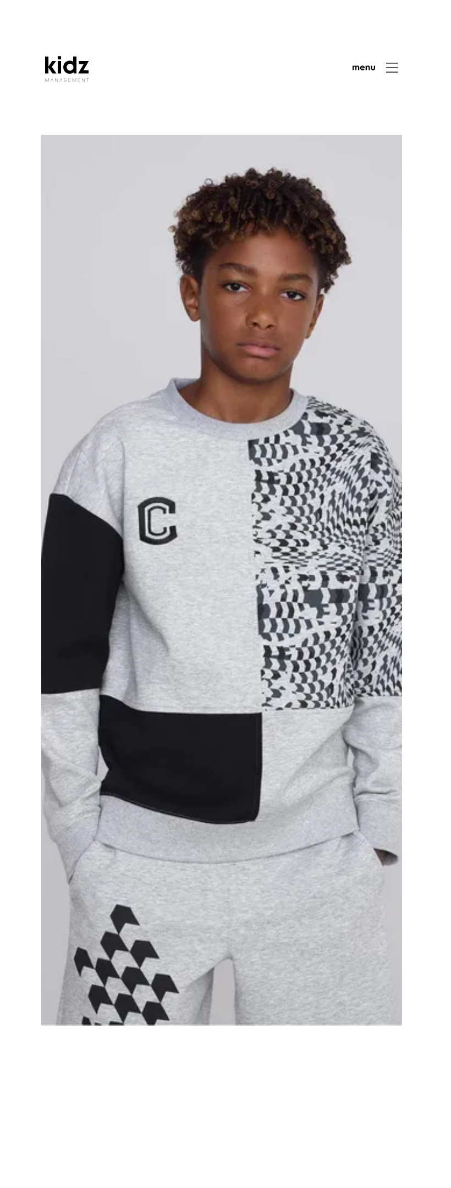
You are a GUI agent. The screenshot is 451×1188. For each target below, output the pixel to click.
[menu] (375, 68)
